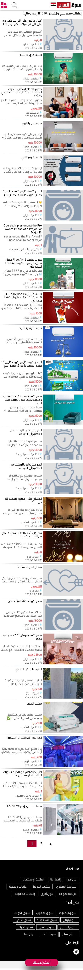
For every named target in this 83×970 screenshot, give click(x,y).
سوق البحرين (68, 927)
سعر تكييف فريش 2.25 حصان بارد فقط (22, 637)
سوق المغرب (44, 912)
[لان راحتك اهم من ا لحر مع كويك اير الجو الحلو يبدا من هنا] (63, 800)
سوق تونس (46, 927)
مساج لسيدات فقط (29, 567)
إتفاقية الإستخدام (33, 879)
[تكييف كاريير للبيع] (63, 185)
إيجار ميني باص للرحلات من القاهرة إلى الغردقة (26, 466)
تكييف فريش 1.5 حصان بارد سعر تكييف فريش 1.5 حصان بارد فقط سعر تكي (23, 297)
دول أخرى (47, 893)
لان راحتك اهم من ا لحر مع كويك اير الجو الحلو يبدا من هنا (22, 773)
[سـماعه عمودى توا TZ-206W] (63, 834)
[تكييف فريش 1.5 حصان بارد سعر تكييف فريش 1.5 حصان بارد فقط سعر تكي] (63, 322)
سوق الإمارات (67, 912)
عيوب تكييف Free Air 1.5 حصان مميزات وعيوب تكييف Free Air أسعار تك (23, 263)
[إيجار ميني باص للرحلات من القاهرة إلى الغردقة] (63, 492)
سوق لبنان (69, 920)
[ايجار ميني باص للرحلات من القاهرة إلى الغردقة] (63, 458)
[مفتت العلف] (63, 731)
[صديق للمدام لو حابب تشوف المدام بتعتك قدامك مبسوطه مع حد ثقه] (63, 117)
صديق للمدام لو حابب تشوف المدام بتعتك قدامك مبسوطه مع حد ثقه (21, 92)
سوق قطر (49, 934)
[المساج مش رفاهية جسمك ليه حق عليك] (63, 526)
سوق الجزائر (25, 927)
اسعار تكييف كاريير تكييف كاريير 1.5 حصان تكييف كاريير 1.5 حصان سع (22, 193)
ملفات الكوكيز (41, 886)
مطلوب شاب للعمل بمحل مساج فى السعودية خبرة (22, 534)
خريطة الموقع (67, 893)
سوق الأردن (23, 920)
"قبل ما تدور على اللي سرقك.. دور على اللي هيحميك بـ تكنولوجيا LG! (22, 22)
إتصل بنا (55, 879)
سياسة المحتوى (66, 886)
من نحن (71, 879)
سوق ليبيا (30, 934)
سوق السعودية (47, 920)
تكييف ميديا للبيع (32, 123)
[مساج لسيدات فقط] (63, 595)
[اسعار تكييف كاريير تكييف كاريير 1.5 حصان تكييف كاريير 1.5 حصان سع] (63, 219)
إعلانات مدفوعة (25, 893)
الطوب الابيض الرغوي (29, 669)
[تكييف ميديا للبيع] (63, 151)
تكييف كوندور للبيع (30, 328)
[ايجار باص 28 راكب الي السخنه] (63, 765)
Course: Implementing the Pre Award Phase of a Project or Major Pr (22, 229)
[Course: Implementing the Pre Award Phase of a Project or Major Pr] (63, 253)
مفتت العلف (34, 703)
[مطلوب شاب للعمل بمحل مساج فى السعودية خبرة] (63, 561)
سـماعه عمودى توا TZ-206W (24, 806)
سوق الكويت (22, 912)
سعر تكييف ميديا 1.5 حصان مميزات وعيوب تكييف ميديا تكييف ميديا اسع (21, 400)
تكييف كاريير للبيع (31, 157)
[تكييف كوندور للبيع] (63, 356)
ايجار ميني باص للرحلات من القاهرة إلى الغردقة (26, 432)
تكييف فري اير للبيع (31, 54)
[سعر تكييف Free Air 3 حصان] (63, 629)
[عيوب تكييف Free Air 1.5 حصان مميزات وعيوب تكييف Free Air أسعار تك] (63, 287)
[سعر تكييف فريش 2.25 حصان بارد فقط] (63, 663)
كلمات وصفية (18, 886)
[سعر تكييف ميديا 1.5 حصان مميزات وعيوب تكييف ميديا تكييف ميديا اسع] (63, 424)
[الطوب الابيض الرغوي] (63, 697)
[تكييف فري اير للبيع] (63, 82)
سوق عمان (69, 934)
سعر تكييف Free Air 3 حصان (25, 601)
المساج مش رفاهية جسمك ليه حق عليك (23, 500)
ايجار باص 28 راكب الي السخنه (24, 737)
